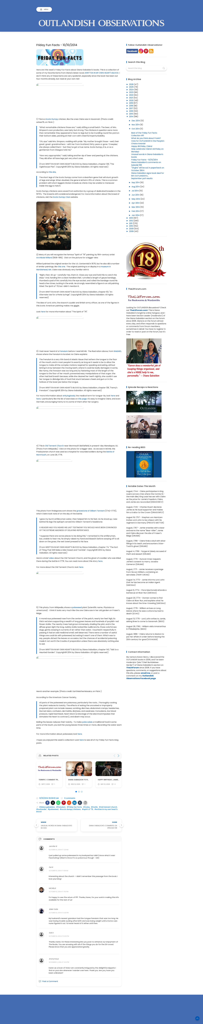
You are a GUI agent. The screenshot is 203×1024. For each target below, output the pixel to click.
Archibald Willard (44, 257)
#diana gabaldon (47, 807)
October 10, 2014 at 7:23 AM (58, 850)
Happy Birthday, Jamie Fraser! (82, 779)
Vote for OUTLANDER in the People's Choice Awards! (147, 142)
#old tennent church (108, 807)
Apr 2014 (136, 203)
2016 (131, 111)
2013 (131, 218)
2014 (131, 116)
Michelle (52, 888)
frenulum (64, 351)
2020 (131, 100)
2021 (131, 97)
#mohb (94, 807)
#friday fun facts (74, 807)
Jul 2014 (135, 190)
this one (61, 266)
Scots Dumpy (52, 119)
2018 (131, 105)
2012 (131, 220)
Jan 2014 (136, 215)
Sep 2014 (136, 182)
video (51, 558)
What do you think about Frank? (146, 138)
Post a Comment (50, 981)
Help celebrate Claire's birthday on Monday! (147, 150)
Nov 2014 (136, 124)
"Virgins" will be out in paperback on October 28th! (147, 169)
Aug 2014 (136, 186)
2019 (131, 103)
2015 (131, 113)
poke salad (87, 722)
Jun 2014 (136, 194)
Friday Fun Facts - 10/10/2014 (144, 159)
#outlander (41, 809)
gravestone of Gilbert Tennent (90, 510)
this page (82, 398)
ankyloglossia (69, 395)
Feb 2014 (136, 211)
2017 (131, 108)
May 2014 (136, 199)
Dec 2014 (136, 120)
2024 (131, 89)
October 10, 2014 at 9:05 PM (59, 913)
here (43, 311)
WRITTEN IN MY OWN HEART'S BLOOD (102, 72)
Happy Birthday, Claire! (141, 146)
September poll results (141, 178)
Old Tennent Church (54, 445)
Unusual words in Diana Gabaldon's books (147, 155)
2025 (131, 87)
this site (52, 172)
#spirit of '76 (87, 809)
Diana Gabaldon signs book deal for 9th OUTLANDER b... (147, 174)
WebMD (117, 351)
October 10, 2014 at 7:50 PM (58, 892)
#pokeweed (53, 809)
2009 (131, 228)
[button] (47, 803)
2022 (131, 95)
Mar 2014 (136, 207)
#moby (86, 807)
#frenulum (60, 807)
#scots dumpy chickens (70, 809)
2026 (131, 84)
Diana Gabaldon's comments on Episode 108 (146, 163)
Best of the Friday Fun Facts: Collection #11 (144, 134)
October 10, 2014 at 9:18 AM (58, 871)
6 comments (69, 798)
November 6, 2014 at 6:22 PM (59, 962)
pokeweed (77, 607)
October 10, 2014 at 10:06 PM (59, 936)
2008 (131, 231)
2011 (131, 223)
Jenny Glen (53, 909)
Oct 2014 (136, 128)
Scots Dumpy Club (61, 197)
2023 (131, 92)
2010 (131, 226)
